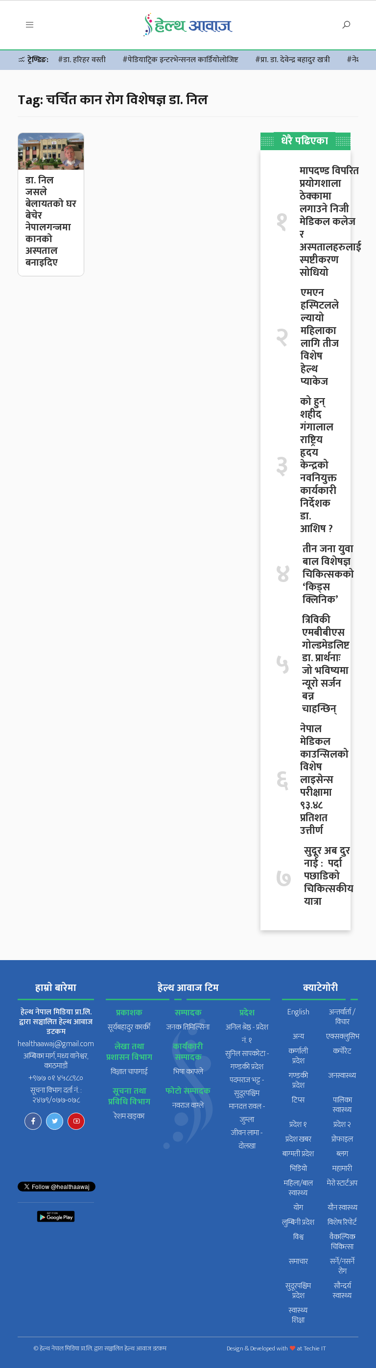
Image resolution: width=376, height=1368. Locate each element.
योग (298, 1207)
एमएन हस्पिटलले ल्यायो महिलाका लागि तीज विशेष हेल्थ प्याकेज (320, 337)
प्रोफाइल (342, 1139)
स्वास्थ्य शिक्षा (298, 1315)
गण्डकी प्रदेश (298, 1080)
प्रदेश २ (342, 1124)
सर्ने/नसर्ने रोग (342, 1266)
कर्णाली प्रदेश (298, 1056)
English (298, 1012)
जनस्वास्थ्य (342, 1075)
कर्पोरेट (342, 1051)
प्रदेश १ (298, 1124)
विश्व (298, 1237)
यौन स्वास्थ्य (342, 1207)
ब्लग (342, 1154)
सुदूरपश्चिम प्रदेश (298, 1290)
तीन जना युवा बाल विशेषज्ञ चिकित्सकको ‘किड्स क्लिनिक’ (328, 574)
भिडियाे (298, 1168)
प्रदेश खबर (298, 1139)
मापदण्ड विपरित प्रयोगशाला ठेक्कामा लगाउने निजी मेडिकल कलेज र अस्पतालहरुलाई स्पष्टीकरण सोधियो (330, 222)
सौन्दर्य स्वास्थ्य (342, 1290)
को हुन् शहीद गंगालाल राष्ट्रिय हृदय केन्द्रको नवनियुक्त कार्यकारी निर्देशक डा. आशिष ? (318, 466)
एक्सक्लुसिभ (342, 1036)
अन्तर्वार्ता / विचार (342, 1017)
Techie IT (315, 1348)
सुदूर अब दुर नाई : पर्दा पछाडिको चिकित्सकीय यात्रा (328, 876)
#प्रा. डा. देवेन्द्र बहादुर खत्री (292, 60)
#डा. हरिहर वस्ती (82, 60)
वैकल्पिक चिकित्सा (342, 1242)
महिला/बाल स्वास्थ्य (298, 1188)
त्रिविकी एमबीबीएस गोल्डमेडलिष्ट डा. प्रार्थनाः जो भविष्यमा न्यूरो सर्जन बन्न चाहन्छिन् (326, 665)
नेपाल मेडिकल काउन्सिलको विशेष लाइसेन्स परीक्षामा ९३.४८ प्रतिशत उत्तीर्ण (324, 780)
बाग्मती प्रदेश (298, 1154)
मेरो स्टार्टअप (342, 1183)
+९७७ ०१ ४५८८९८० (55, 1078)
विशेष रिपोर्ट (342, 1222)
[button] (30, 25)
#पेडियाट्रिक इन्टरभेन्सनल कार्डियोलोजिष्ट (180, 60)
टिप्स (298, 1100)
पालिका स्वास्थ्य (342, 1105)
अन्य (298, 1036)
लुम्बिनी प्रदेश (298, 1222)
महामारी (342, 1168)
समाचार (298, 1261)
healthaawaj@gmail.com (56, 1044)
